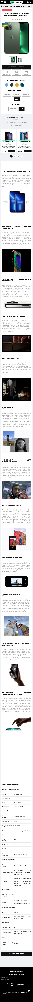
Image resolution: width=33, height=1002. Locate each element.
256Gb (16, 94)
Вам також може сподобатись (16, 122)
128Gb (7, 94)
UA (22, 108)
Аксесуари (16, 120)
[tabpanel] (8, 141)
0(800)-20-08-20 (4, 977)
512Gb (26, 94)
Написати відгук (16, 953)
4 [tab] (21, 156)
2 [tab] (14, 156)
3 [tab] (18, 156)
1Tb (16, 99)
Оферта (14, 995)
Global (13, 108)
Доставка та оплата (24, 992)
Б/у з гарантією (16, 125)
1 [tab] (11, 156)
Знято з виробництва (15, 6)
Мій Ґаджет (16, 971)
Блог (9, 992)
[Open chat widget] (28, 990)
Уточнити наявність (16, 66)
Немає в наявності (7, 9)
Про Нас (14, 992)
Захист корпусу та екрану (16, 117)
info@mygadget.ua (5, 979)
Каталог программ (22, 995)
